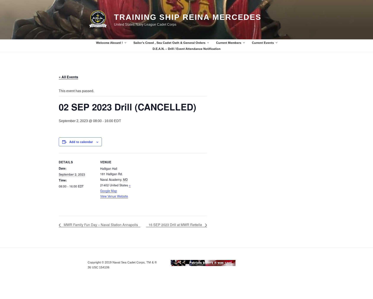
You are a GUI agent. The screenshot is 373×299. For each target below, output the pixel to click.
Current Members (228, 42)
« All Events (68, 76)
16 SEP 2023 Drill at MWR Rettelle (176, 224)
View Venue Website (114, 196)
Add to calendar (81, 142)
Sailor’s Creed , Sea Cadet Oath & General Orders (169, 42)
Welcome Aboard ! (109, 42)
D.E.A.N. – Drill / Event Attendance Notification (187, 48)
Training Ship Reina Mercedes (187, 17)
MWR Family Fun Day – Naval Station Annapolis (100, 224)
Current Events (263, 42)
